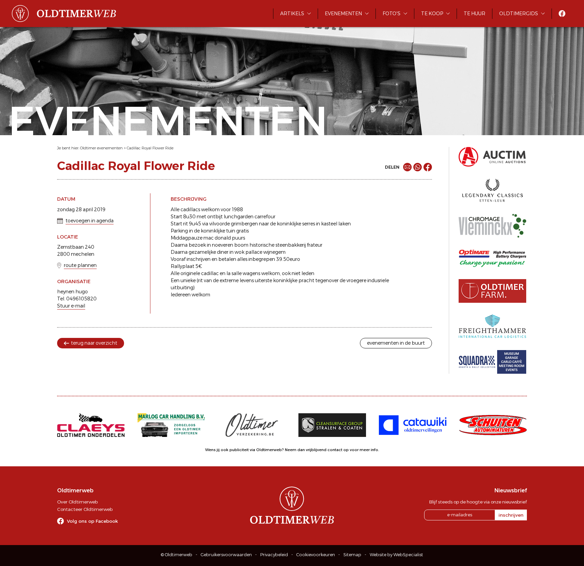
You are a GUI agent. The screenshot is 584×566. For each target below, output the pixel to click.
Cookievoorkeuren (315, 554)
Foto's (391, 13)
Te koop (432, 13)
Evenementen (343, 13)
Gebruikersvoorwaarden (226, 554)
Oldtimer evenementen (101, 148)
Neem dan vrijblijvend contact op (317, 449)
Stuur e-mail (71, 306)
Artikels (292, 13)
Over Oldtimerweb (77, 502)
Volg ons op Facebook (92, 521)
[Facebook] (427, 167)
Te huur (474, 13)
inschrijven (511, 515)
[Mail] (407, 167)
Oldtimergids (518, 13)
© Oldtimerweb (176, 554)
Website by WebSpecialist (396, 554)
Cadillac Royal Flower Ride (150, 148)
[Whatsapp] (417, 167)
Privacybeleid (274, 554)
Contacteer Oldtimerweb (85, 509)
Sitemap (352, 554)
